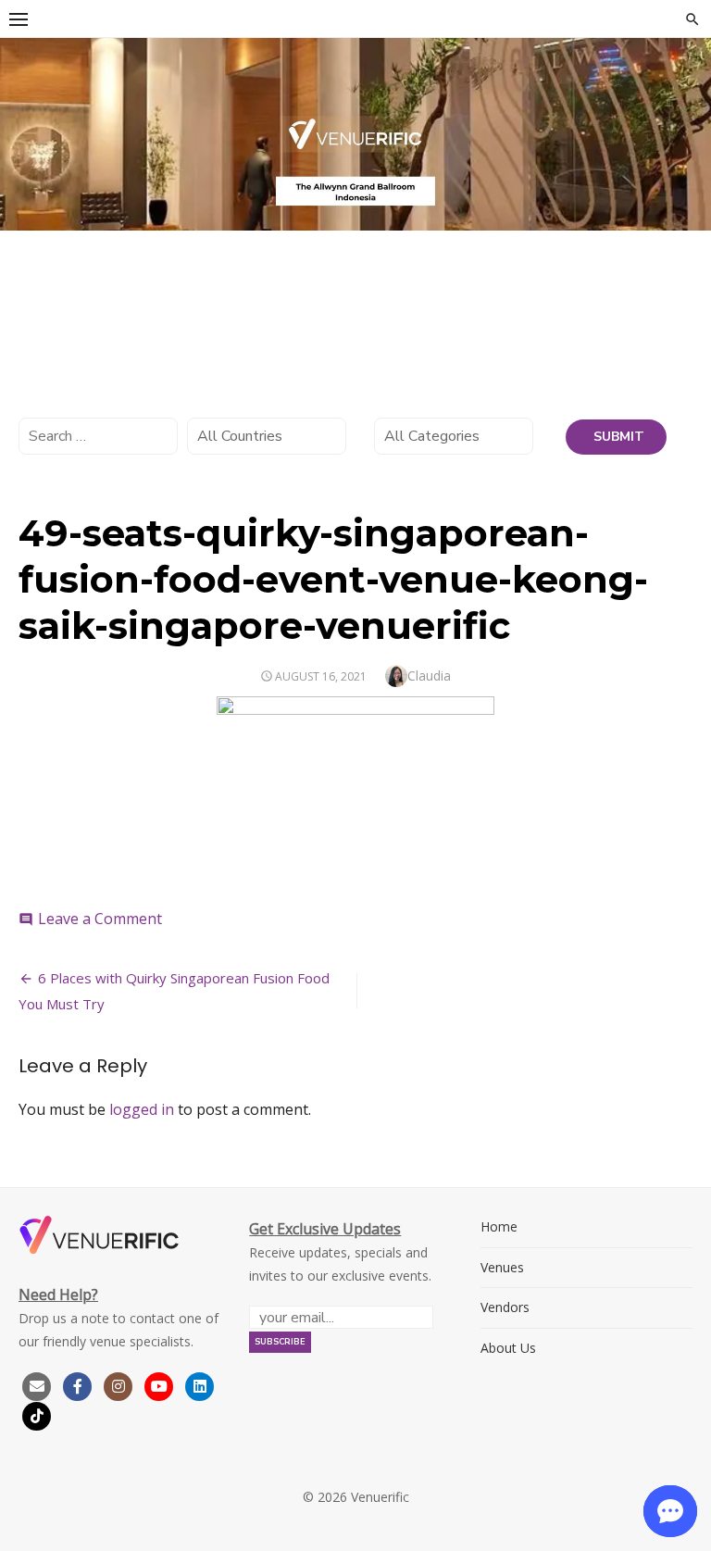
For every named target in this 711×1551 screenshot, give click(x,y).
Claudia (429, 675)
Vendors (505, 1307)
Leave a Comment (100, 918)
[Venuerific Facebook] (77, 1385)
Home (499, 1226)
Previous (23, 130)
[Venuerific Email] (37, 1385)
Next (688, 130)
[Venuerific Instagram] (120, 1385)
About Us (508, 1348)
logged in (141, 1109)
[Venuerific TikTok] (37, 1414)
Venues (502, 1267)
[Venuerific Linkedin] (199, 1385)
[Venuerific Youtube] (161, 1385)
